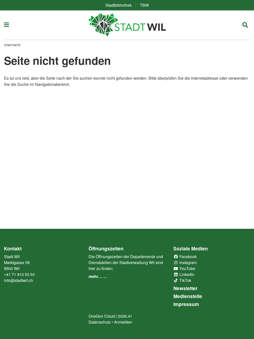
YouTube (186, 268)
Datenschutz (100, 322)
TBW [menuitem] (146, 5)
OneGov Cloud (102, 316)
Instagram (187, 262)
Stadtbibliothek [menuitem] (120, 5)
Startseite (12, 45)
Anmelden (123, 322)
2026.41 (125, 316)
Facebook (187, 256)
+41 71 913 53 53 (19, 274)
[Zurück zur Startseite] (127, 25)
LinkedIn (186, 274)
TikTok (184, 280)
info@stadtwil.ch (18, 280)
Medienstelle (187, 296)
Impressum (186, 304)
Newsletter (185, 288)
